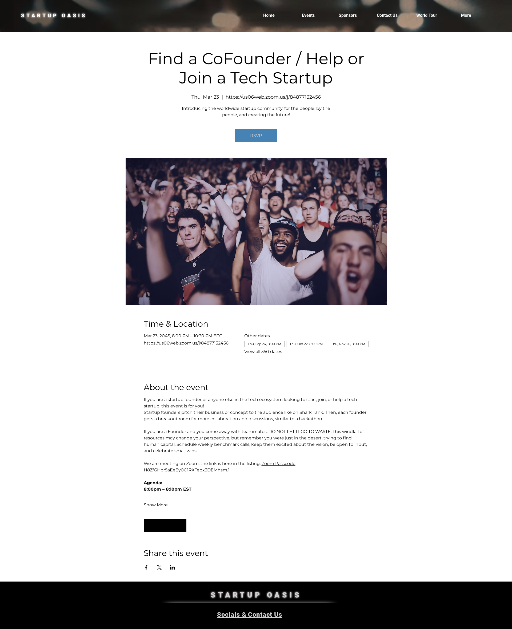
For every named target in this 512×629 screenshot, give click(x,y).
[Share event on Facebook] (146, 567)
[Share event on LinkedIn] (172, 567)
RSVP (256, 135)
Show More (156, 504)
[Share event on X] (159, 567)
